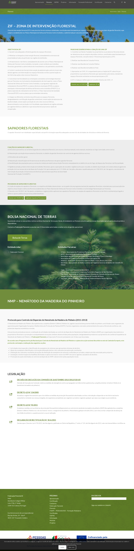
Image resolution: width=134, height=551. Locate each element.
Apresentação (54, 498)
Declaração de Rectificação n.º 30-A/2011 (36, 420)
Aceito (62, 547)
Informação (53, 518)
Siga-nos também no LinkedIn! (101, 505)
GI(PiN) (52, 515)
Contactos (53, 503)
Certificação (54, 501)
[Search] (114, 2)
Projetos (52, 523)
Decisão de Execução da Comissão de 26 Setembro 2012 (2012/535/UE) (49, 380)
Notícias (52, 520)
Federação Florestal (56, 506)
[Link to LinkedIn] (124, 2)
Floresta (10, 11)
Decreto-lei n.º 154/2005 (28, 392)
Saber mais (71, 547)
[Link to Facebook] (121, 2)
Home (119, 11)
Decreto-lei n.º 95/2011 (27, 405)
